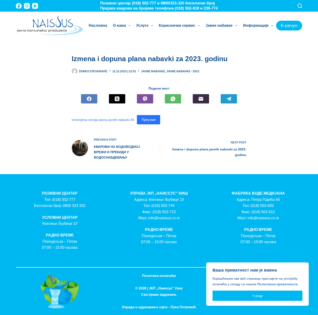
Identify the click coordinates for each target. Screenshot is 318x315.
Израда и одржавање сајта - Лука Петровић (159, 307)
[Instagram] (27, 6)
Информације (256, 25)
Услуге (142, 25)
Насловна (98, 25)
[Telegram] (229, 98)
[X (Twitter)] (117, 98)
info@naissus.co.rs (164, 218)
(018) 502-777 (63, 200)
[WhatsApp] (173, 98)
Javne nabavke (153, 71)
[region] (257, 284)
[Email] (201, 98)
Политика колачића (159, 276)
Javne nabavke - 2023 (182, 71)
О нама (119, 25)
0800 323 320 (74, 206)
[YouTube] (35, 6)
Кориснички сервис (177, 25)
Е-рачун (289, 25)
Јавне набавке (219, 25)
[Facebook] (19, 6)
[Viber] (145, 98)
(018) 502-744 (163, 206)
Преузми (149, 120)
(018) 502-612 (263, 212)
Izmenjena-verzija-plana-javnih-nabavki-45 (103, 120)
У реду (257, 296)
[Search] (300, 5)
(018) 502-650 (262, 206)
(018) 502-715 (164, 212)
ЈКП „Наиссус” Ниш (166, 288)
